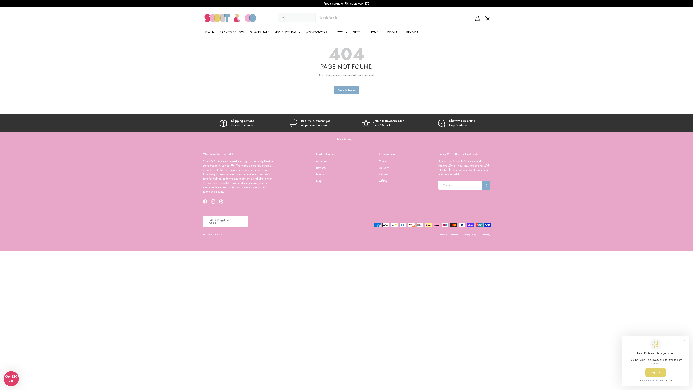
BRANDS (412, 32)
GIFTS (356, 32)
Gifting (383, 181)
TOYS (339, 32)
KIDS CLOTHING (285, 32)
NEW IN (209, 32)
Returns (383, 174)
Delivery (384, 168)
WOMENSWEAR (316, 32)
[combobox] (365, 17)
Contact (383, 161)
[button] (488, 18)
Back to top (344, 139)
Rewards (321, 168)
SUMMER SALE (259, 32)
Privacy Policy (470, 234)
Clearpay (486, 234)
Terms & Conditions (449, 234)
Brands (320, 174)
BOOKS (392, 32)
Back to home (347, 90)
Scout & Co (216, 234)
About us (321, 161)
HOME (374, 32)
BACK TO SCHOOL (232, 32)
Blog (319, 181)
